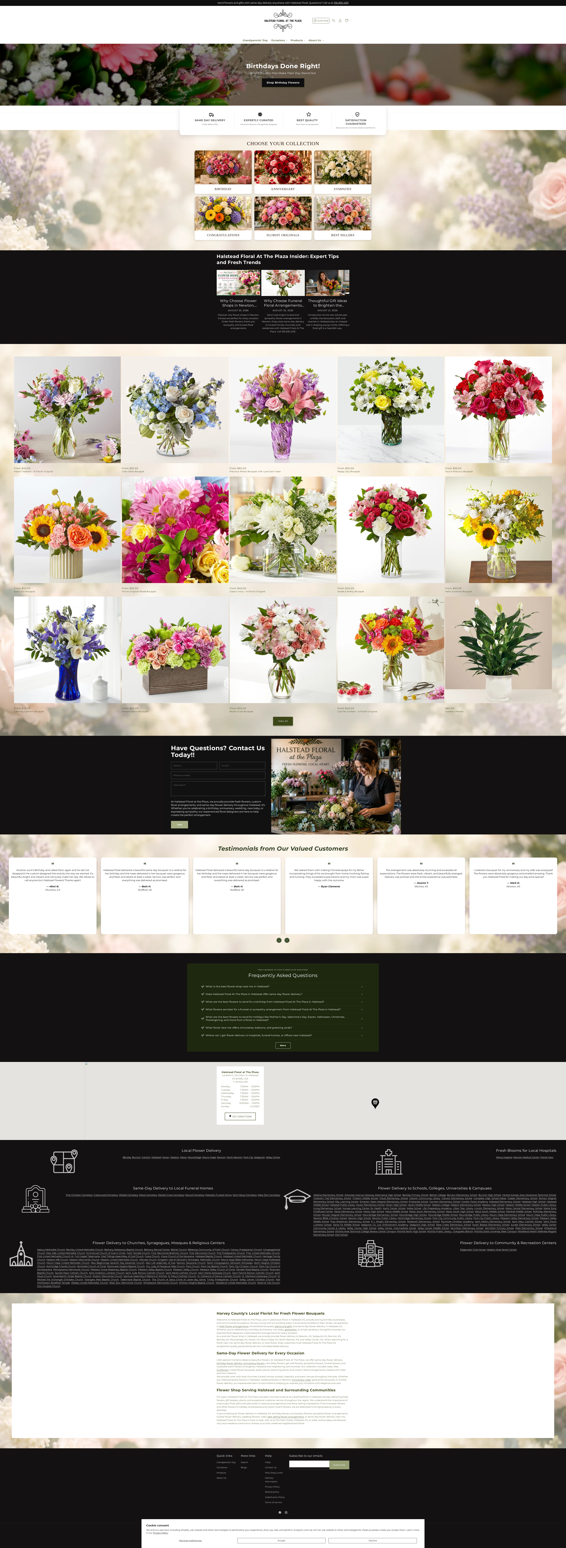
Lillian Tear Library (463, 1208)
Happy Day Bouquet (349, 471)
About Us (221, 1478)
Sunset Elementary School (525, 1224)
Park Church (193, 1266)
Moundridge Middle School (443, 1214)
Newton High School (359, 1218)
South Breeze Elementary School (490, 1224)
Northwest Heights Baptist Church (126, 1266)
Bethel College (438, 1195)
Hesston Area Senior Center (502, 1249)
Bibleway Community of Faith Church (208, 1249)
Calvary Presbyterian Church (246, 1249)
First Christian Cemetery (79, 1195)
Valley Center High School (361, 1228)
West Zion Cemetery (269, 1195)
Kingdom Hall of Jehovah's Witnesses (178, 1259)
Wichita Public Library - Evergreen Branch (450, 1231)
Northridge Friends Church (61, 1266)
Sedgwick (259, 1157)
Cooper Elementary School (522, 1198)
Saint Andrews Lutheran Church (106, 1272)
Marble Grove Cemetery (171, 1195)
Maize (183, 1157)
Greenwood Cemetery (106, 1195)
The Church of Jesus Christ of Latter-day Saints (179, 1279)
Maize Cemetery (148, 1195)
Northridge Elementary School (414, 1218)
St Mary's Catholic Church (182, 1276)
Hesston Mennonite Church (84, 1259)
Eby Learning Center (346, 1201)
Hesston (174, 1157)
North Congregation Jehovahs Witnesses (229, 1262)
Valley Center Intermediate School (397, 1228)
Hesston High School (493, 1204)
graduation (291, 1329)
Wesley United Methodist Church (89, 1282)
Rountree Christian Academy (457, 1221)
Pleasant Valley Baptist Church (155, 1269)
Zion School (341, 1234)
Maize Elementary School (348, 1211)
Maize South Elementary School (427, 1211)
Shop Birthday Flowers (282, 82)
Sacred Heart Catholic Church (71, 1272)
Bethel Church (179, 1249)
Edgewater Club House (473, 1249)
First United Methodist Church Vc (55, 1256)
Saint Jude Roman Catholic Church (144, 1272)
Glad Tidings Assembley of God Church (122, 1256)
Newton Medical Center (526, 1157)
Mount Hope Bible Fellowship (237, 1259)
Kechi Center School (394, 1208)
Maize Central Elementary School (523, 1208)
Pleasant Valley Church (186, 1269)
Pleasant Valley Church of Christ (217, 1269)
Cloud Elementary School (393, 1198)
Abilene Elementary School (328, 1195)
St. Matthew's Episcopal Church (259, 1276)
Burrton (136, 1157)
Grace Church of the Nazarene (177, 1256)
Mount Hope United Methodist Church (68, 1262)
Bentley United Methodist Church (84, 1249)
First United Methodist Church (263, 1253)
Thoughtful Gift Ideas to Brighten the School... (327, 303)
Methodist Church (210, 1259)
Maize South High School (460, 1211)
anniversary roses (301, 1379)
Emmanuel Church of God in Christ (105, 1253)
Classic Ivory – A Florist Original (247, 591)
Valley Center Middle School (433, 1228)
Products (221, 1472)
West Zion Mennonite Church (125, 1282)
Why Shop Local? (274, 1472)
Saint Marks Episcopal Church (214, 1272)
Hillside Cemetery (128, 1195)
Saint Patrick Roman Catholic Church (253, 1272)
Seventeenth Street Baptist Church (72, 1276)
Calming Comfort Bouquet (29, 711)
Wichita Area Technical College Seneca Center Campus (365, 1231)
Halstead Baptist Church (208, 1256)
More (283, 1045)
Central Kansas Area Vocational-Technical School (529, 1195)
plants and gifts (283, 1326)
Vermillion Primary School (499, 1228)
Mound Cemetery (194, 1195)
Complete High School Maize (489, 1198)
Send (179, 825)
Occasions (222, 1467)
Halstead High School (534, 1201)
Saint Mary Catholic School (527, 1221)
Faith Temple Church (138, 1253)
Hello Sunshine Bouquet (458, 591)
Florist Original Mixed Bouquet (139, 591)
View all (283, 721)
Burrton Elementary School (462, 1195)
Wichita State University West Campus (495, 1231)
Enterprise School (418, 1201)
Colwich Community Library (424, 1198)
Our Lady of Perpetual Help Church (165, 1266)
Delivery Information (271, 1480)
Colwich (146, 1157)
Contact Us (271, 1467)
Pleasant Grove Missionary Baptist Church (114, 1269)
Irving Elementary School (327, 1208)
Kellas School (414, 1208)
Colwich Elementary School (457, 1198)
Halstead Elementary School (504, 1201)
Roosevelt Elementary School (423, 1221)
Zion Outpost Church (48, 1286)
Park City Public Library (486, 1218)
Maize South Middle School (490, 1211)
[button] (279, 40)
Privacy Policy (160, 1533)
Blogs (244, 1467)
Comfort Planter (454, 711)
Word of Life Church (268, 1282)
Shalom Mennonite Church (107, 1276)
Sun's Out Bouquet (24, 591)
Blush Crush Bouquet (241, 711)
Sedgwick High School (422, 1224)
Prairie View (546, 1157)
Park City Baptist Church (214, 1266)
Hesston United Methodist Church (119, 1259)
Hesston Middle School (518, 1204)
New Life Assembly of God (160, 1262)
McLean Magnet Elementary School (341, 1214)
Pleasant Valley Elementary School (519, 1218)
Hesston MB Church (57, 1259)
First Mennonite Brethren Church (169, 1253)
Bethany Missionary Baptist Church (123, 1249)
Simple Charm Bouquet (135, 711)
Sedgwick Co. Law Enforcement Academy (384, 1224)
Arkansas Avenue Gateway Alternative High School (372, 1195)
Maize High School (373, 1211)
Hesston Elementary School (466, 1204)
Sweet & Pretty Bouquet (351, 591)
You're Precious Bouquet (459, 471)
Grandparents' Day (226, 1462)
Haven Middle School (419, 1204)
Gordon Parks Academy (474, 1201)
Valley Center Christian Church (256, 1279)
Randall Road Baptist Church (252, 1269)
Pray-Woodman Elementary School (350, 1221)
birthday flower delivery (229, 1363)
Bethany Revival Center (157, 1249)
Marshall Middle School (519, 1211)
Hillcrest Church (148, 1259)
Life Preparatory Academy (437, 1208)
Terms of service (273, 1502)
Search (244, 1462)
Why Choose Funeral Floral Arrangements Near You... (283, 303)
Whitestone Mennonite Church (160, 1282)
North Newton (234, 1157)
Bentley (127, 1157)
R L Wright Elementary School (388, 1221)
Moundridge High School (413, 1214)
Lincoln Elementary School (489, 1208)
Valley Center (273, 1157)
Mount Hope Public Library (541, 1214)
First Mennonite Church (202, 1253)
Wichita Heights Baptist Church (196, 1282)
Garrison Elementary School (444, 1201)
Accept (281, 1540)
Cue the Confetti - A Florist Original (357, 711)
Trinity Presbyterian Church (222, 1279)
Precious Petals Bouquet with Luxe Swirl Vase (255, 471)
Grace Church (152, 1256)
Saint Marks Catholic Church (181, 1272)
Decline (373, 1540)
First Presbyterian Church (231, 1253)
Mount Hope (209, 1157)
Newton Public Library (384, 1218)
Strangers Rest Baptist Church (102, 1279)
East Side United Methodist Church (65, 1253)
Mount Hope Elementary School (507, 1214)
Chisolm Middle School (365, 1198)
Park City (248, 1157)
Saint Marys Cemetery (245, 1195)
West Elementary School (529, 1228)
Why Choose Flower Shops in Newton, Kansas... (238, 303)
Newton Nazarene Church (191, 1262)
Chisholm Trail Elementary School (332, 1198)
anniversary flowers (253, 1363)
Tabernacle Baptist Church (135, 1279)
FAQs (268, 1462)
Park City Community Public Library (452, 1218)
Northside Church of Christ (91, 1266)
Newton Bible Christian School (330, 1218)
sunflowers (222, 1370)
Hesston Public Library (544, 1204)
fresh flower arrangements (233, 1326)
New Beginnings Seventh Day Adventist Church (117, 1262)
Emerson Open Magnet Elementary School (383, 1201)
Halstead (156, 1157)
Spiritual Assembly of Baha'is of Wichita (145, 1276)
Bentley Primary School (415, 1195)
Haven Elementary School (370, 1204)
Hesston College (441, 1204)
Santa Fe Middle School (346, 1224)
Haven (165, 1157)
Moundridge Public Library (473, 1214)
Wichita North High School (411, 1231)
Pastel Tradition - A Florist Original (33, 471)
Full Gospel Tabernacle (87, 1256)
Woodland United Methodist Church (236, 1282)
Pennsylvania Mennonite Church (71, 1269)
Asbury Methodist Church (51, 1249)
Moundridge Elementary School (380, 1214)
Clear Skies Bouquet (133, 471)
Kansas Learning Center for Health (362, 1208)
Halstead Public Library (342, 1204)
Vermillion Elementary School (466, 1228)
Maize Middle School (396, 1211)
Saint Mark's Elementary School (493, 1221)
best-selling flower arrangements (286, 1416)
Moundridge (194, 1157)
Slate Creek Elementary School (453, 1224)
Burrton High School (489, 1195)
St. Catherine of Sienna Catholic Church (219, 1276)
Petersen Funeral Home (218, 1195)
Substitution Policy (275, 1497)
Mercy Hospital (504, 1157)
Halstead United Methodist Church (242, 1256)
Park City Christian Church (243, 1266)
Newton (221, 1157)
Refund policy (272, 1492)
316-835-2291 (341, 2)
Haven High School (396, 1204)
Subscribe (339, 1464)
